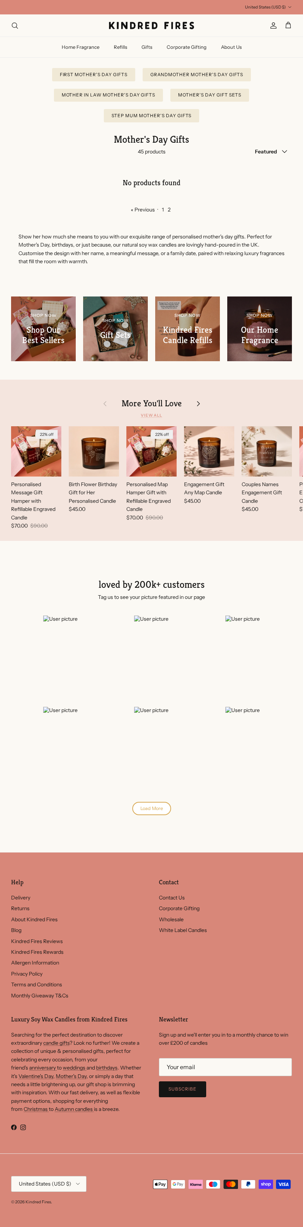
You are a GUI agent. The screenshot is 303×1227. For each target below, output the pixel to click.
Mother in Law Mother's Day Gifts (109, 95)
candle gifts (56, 1043)
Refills (120, 47)
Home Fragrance (80, 47)
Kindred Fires (38, 1201)
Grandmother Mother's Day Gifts (197, 74)
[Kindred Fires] (151, 25)
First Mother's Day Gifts (93, 74)
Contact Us (172, 897)
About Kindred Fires (34, 919)
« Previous (143, 209)
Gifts (147, 47)
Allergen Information (35, 962)
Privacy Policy (26, 973)
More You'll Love (152, 403)
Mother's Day (71, 1076)
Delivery (20, 897)
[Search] (14, 25)
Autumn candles (74, 1109)
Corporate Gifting (187, 47)
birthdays (107, 1067)
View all (151, 415)
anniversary (43, 1067)
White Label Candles (183, 930)
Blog (16, 930)
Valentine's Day (35, 1076)
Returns (20, 908)
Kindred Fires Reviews (37, 941)
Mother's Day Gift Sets (209, 95)
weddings (74, 1067)
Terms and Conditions (36, 984)
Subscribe (182, 1089)
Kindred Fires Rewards (37, 952)
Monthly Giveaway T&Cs (39, 995)
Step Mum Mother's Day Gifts (152, 115)
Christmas (36, 1109)
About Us (231, 47)
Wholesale (171, 919)
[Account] (272, 25)
